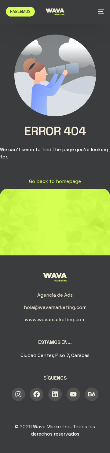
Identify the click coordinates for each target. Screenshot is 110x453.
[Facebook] (36, 394)
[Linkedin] (55, 394)
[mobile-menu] (99, 12)
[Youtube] (73, 394)
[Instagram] (18, 394)
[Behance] (91, 394)
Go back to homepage (55, 181)
